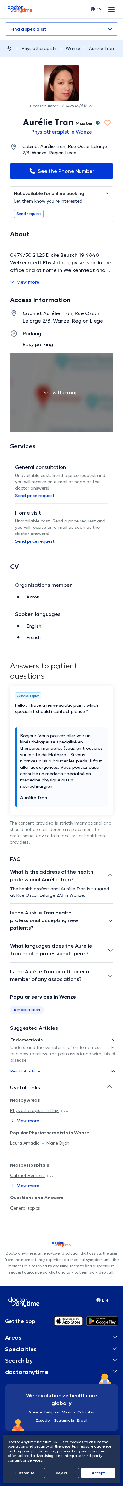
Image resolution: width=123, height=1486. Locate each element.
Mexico (68, 1412)
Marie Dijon (57, 1143)
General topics (25, 1208)
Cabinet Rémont (27, 1175)
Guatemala (64, 1420)
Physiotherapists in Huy (34, 1110)
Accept (98, 1472)
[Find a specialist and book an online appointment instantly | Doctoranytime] (9, 48)
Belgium (51, 1412)
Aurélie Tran (101, 48)
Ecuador (43, 1420)
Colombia (86, 1412)
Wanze (73, 48)
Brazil (82, 1420)
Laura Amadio (25, 1143)
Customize (25, 1472)
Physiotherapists (39, 48)
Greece (35, 1412)
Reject (61, 1472)
